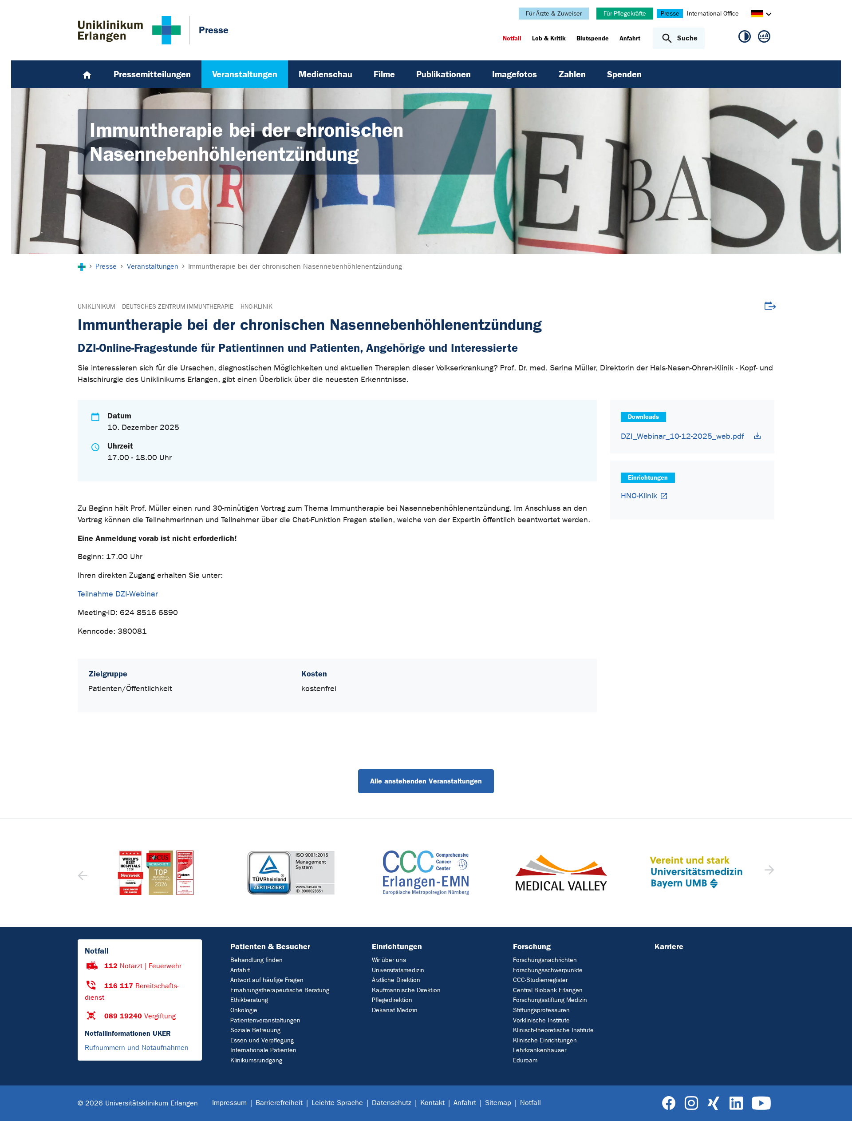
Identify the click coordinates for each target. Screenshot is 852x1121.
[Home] (87, 74)
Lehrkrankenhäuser (539, 1050)
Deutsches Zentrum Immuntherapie (177, 306)
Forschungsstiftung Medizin (550, 1000)
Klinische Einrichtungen (545, 1040)
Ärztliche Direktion (396, 980)
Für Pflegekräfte (625, 13)
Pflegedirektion (392, 1000)
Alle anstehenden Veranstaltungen (426, 781)
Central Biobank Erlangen (548, 990)
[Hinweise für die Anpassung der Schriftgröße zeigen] (764, 38)
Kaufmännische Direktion (406, 990)
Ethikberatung (249, 1000)
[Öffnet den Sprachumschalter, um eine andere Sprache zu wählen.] (757, 15)
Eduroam (525, 1060)
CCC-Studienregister (540, 980)
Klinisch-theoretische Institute (553, 1030)
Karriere (669, 946)
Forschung (532, 946)
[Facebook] (669, 1103)
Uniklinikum (96, 306)
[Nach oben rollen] (834, 1103)
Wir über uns (389, 960)
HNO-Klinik (256, 306)
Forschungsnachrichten (545, 960)
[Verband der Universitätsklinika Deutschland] (696, 872)
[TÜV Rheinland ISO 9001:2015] (156, 872)
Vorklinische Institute (541, 1020)
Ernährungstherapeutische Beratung (279, 990)
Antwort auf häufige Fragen (267, 980)
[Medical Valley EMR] (426, 872)
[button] (768, 872)
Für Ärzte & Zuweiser (554, 13)
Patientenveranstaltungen (265, 1020)
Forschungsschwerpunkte (548, 970)
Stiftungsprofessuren (541, 1010)
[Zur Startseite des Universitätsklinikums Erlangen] (129, 30)
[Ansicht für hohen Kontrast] (744, 38)
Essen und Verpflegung (262, 1040)
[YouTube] (761, 1103)
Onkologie (243, 1010)
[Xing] (713, 1103)
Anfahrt (240, 970)
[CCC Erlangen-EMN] (290, 872)
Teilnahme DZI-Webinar (118, 594)
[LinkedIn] (736, 1103)
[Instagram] (691, 1103)
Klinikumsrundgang (256, 1060)
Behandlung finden (256, 960)
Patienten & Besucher (270, 946)
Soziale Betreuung (255, 1030)
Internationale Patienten (263, 1050)
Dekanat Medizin (395, 1010)
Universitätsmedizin (398, 970)
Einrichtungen (397, 946)
